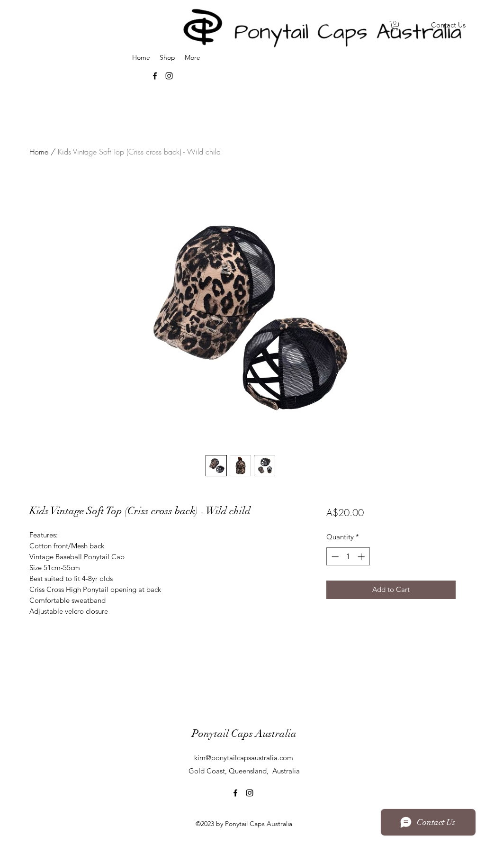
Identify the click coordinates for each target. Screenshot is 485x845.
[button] (395, 25)
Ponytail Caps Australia (244, 733)
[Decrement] (334, 556)
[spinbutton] (348, 556)
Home (38, 151)
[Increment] (362, 556)
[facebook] (235, 793)
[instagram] (249, 793)
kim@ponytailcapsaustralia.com (243, 757)
